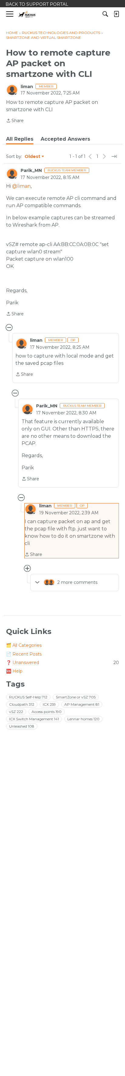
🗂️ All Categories (24, 645)
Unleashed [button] (21, 726)
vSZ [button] (16, 711)
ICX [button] (49, 704)
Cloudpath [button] (21, 704)
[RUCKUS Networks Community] (27, 14)
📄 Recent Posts (24, 654)
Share (15, 121)
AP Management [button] (81, 704)
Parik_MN (31, 170)
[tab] (19, 139)
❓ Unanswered (62, 662)
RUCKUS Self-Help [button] (28, 697)
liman (27, 86)
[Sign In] (116, 14)
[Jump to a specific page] (114, 156)
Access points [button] (47, 711)
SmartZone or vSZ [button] (76, 697)
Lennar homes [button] (83, 719)
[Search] (105, 14)
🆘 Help (14, 671)
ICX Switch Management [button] (34, 719)
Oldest (33, 157)
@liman (21, 186)
